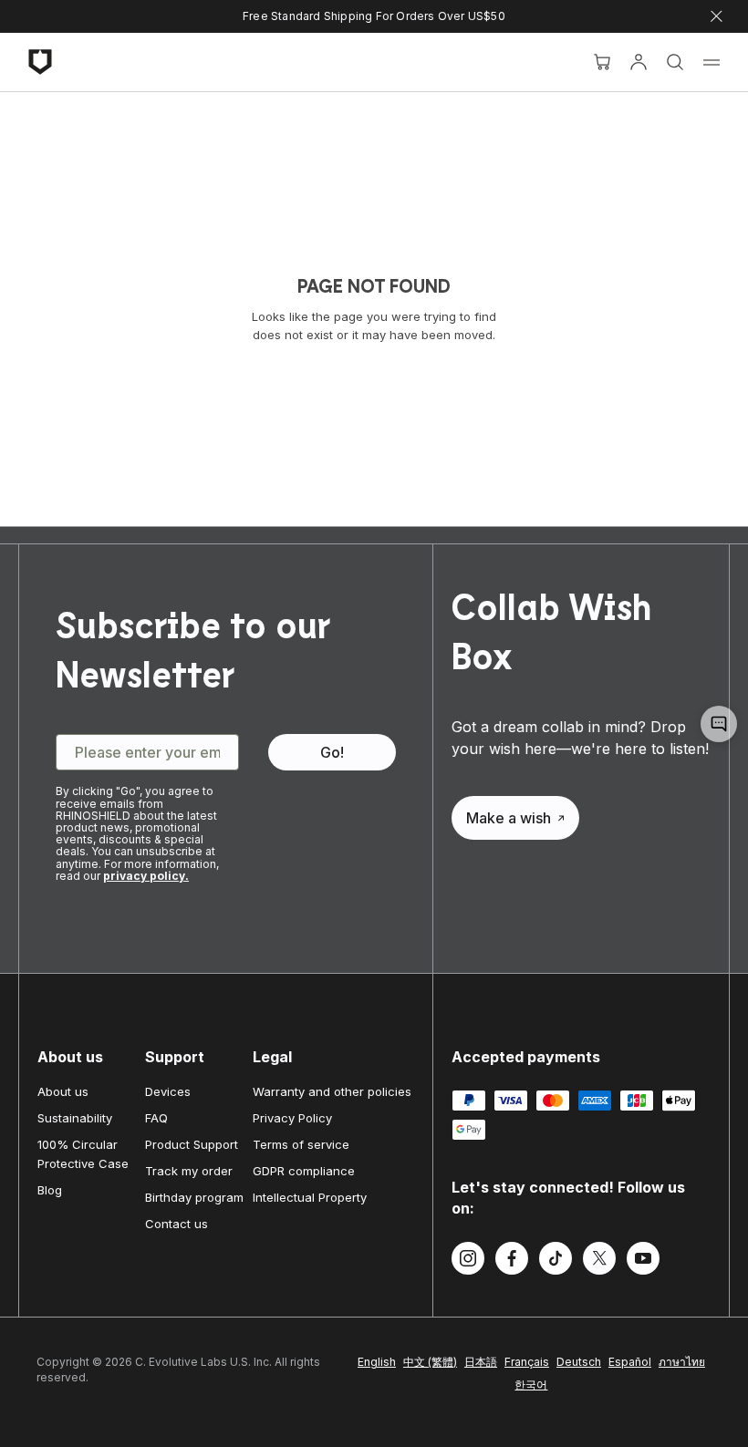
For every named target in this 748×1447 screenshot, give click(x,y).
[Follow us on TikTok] (555, 1261)
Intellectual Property (310, 1197)
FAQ (156, 1118)
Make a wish (508, 818)
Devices (168, 1091)
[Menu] (711, 62)
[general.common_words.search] (675, 62)
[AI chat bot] (719, 724)
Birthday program (194, 1197)
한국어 (530, 1384)
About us (62, 1091)
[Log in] (638, 62)
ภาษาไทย (682, 1362)
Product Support (191, 1144)
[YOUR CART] (602, 62)
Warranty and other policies (332, 1091)
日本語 (480, 1362)
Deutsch (578, 1362)
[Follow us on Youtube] (643, 1261)
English (377, 1362)
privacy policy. (146, 876)
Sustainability (74, 1118)
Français (526, 1362)
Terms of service (301, 1144)
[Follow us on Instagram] (468, 1261)
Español (629, 1362)
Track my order (189, 1170)
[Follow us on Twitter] (599, 1261)
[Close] (716, 17)
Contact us (176, 1223)
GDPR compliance (304, 1170)
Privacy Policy (292, 1118)
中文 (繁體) (430, 1362)
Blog (49, 1190)
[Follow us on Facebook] (511, 1261)
